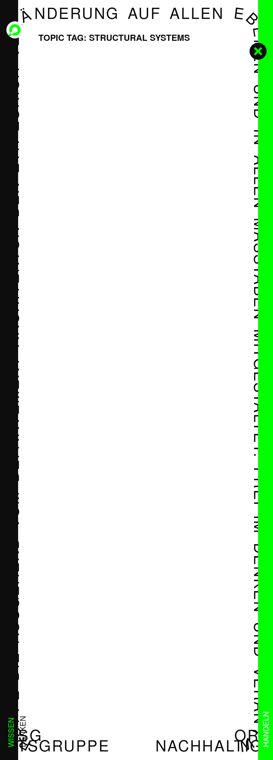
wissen (10, 732)
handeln (265, 729)
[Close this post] (258, 51)
